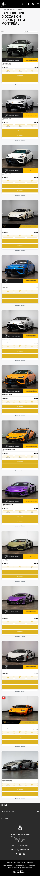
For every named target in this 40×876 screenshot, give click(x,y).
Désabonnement (31, 865)
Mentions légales (20, 85)
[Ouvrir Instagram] (24, 854)
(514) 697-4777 (23, 845)
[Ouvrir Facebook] (16, 854)
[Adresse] (28, 4)
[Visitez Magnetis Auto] (20, 872)
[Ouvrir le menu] (38, 4)
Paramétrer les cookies (27, 867)
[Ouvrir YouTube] (20, 854)
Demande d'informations (20, 135)
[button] (2, 48)
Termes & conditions (7, 865)
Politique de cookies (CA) (13, 867)
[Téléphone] (33, 4)
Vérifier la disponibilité (20, 75)
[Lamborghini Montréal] (3, 4)
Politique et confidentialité (20, 865)
